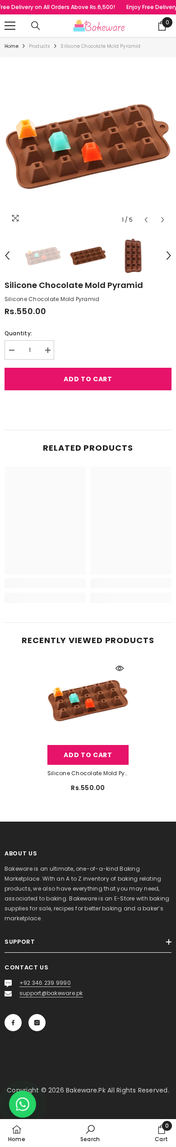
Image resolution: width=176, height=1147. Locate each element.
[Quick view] (119, 668)
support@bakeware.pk (51, 993)
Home (12, 46)
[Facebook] (13, 1022)
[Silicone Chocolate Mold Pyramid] (88, 699)
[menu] (10, 25)
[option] (88, 145)
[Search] (35, 25)
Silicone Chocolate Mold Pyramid (88, 773)
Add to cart (88, 379)
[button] (146, 220)
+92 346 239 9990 (45, 983)
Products (40, 46)
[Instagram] (37, 1022)
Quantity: (18, 333)
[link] (45, 583)
